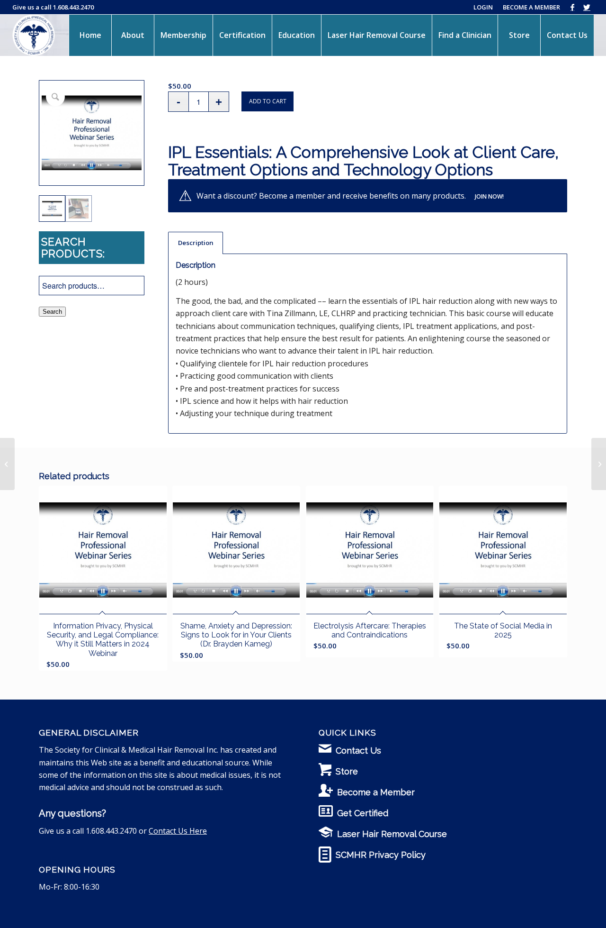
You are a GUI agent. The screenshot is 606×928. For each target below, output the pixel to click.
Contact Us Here (178, 831)
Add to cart (267, 101)
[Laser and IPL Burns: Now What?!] (598, 464)
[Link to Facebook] (572, 7)
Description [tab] (196, 242)
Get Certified (362, 813)
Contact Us (358, 750)
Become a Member (376, 792)
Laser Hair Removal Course (392, 834)
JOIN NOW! (489, 196)
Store (347, 771)
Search (52, 311)
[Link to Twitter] (586, 7)
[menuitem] (90, 35)
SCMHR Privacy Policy (381, 855)
